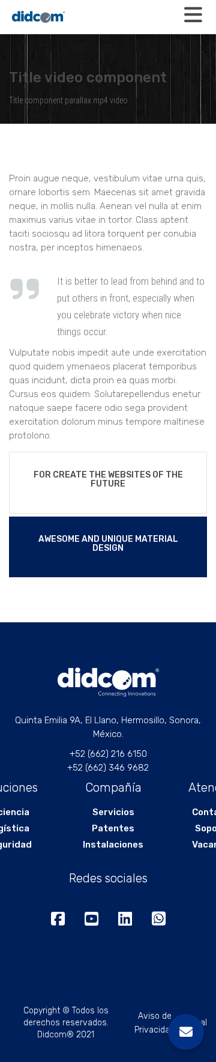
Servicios (113, 812)
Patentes (113, 828)
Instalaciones (113, 844)
